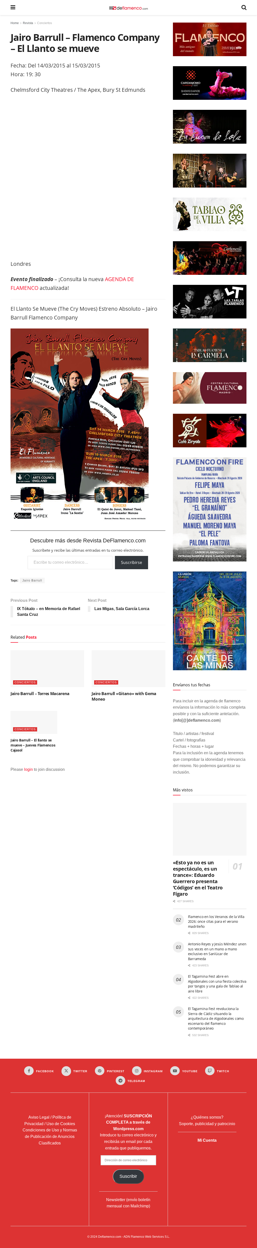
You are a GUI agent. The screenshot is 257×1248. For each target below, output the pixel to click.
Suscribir (128, 1176)
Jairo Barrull (32, 580)
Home (15, 23)
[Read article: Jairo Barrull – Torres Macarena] (47, 668)
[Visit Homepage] (128, 7)
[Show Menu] (13, 7)
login (28, 769)
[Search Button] (243, 7)
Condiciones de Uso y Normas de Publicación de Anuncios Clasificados (50, 1136)
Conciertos (44, 23)
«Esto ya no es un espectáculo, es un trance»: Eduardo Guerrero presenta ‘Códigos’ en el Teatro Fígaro (198, 878)
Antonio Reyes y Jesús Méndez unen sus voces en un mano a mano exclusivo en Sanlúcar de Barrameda (217, 951)
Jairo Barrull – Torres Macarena (40, 693)
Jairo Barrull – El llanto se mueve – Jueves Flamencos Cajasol (33, 745)
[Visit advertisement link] (88, 178)
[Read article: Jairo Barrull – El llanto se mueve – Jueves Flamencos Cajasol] (34, 722)
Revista (28, 23)
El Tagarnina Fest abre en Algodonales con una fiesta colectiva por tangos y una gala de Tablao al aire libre (217, 983)
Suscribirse (131, 562)
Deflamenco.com (109, 1236)
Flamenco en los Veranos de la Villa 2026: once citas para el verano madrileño (216, 921)
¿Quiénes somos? (207, 1117)
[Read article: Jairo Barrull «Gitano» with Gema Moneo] (128, 668)
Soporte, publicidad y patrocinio (207, 1124)
